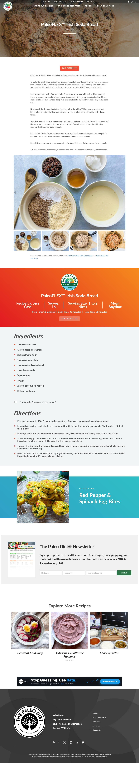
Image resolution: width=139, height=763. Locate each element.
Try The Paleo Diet (62, 719)
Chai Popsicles (109, 653)
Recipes (88, 6)
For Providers (77, 1)
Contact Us (97, 730)
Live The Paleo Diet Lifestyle (67, 723)
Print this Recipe (69, 319)
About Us (90, 1)
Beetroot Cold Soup (30, 653)
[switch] (16, 402)
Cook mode (37, 402)
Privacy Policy (36, 756)
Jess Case (69, 29)
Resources (96, 721)
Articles (46, 1)
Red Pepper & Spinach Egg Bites (99, 498)
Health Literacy (60, 1)
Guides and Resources (69, 6)
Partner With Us (105, 6)
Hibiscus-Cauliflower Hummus (69, 654)
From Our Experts (99, 717)
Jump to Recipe (68, 68)
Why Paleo (58, 715)
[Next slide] (124, 192)
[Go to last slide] (15, 192)
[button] (27, 241)
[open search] (135, 1)
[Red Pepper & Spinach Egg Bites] (48, 497)
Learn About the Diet (42, 6)
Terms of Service (104, 754)
